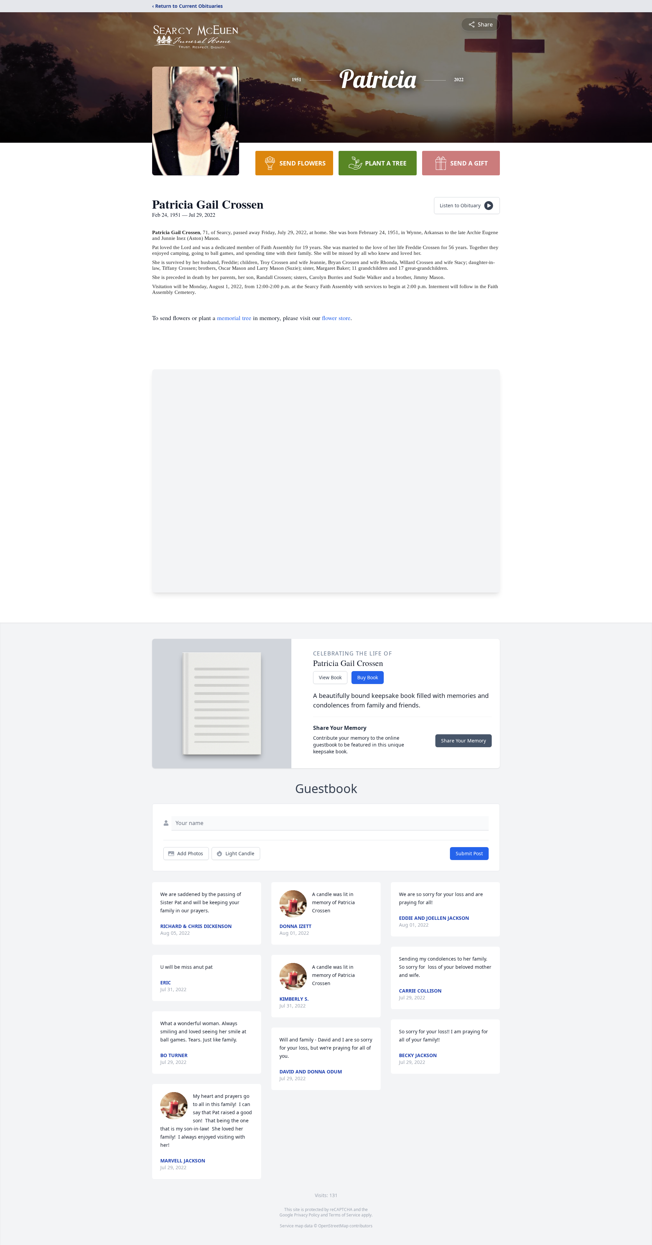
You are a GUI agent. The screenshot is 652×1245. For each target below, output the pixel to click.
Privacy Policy (307, 1215)
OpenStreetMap (333, 1226)
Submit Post (469, 853)
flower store (336, 318)
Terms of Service (344, 1215)
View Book (330, 677)
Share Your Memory (463, 740)
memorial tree (234, 318)
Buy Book (367, 677)
